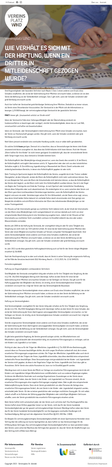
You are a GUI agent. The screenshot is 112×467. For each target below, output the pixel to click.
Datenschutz (93, 463)
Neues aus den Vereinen (14, 457)
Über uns (94, 2)
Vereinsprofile (10, 448)
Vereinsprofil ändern (38, 451)
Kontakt (103, 2)
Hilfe (33, 454)
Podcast (11, 2)
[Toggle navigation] (104, 9)
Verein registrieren (38, 448)
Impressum (103, 463)
